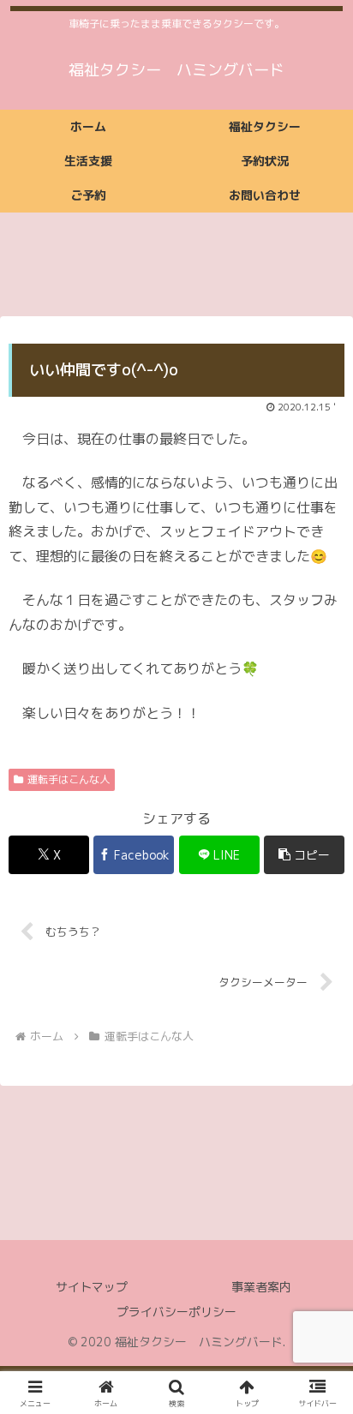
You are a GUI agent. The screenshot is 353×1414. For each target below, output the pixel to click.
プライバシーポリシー (176, 1311)
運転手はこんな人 (68, 779)
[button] (304, 855)
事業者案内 (261, 1287)
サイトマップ (92, 1287)
